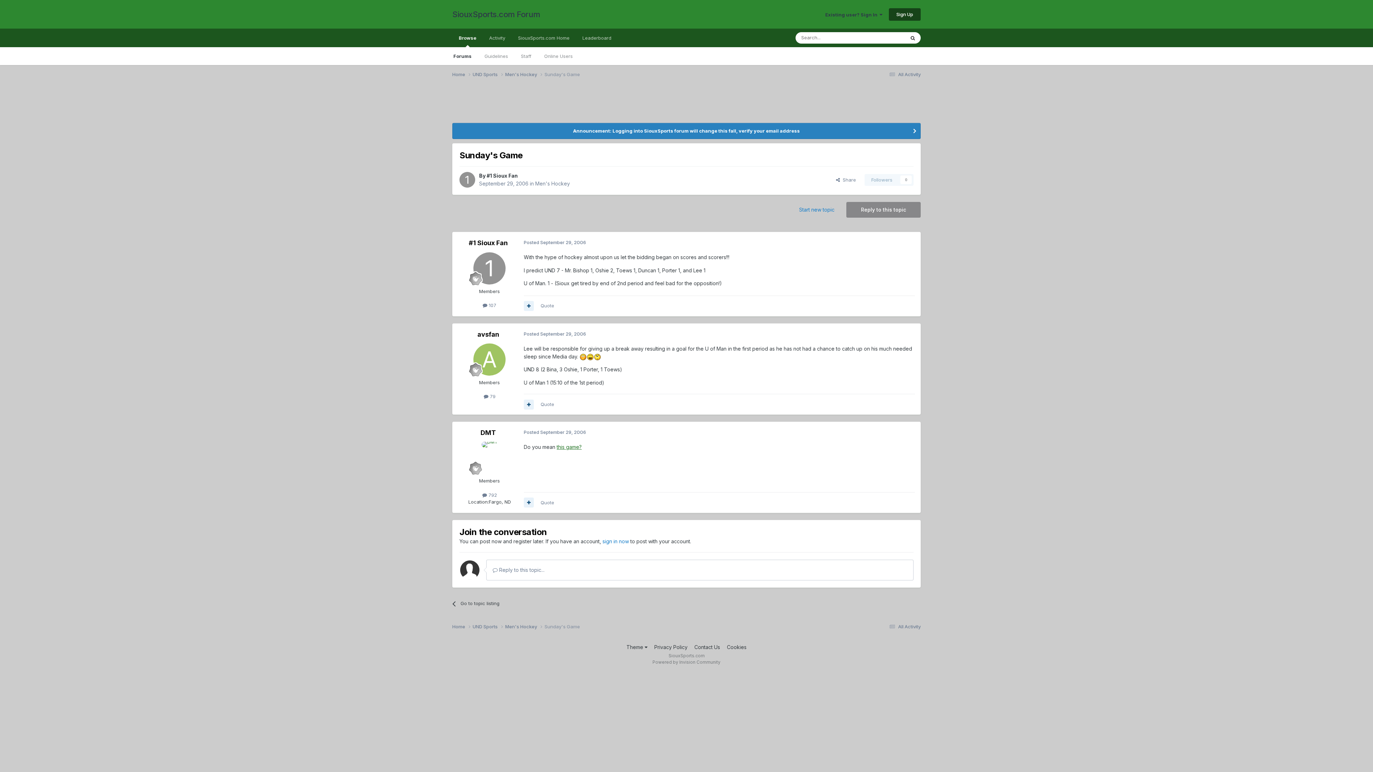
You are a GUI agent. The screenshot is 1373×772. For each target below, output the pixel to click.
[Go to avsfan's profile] (489, 359)
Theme (635, 647)
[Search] (913, 38)
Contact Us (707, 647)
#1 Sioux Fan (502, 176)
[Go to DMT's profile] (489, 458)
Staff (526, 56)
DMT (488, 432)
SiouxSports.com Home (544, 38)
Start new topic (817, 210)
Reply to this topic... (521, 570)
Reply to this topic (883, 210)
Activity (497, 38)
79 (492, 396)
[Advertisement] (666, 105)
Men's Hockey (552, 183)
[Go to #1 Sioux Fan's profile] (467, 180)
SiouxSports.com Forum (496, 14)
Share (848, 180)
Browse (467, 38)
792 (492, 495)
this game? (569, 447)
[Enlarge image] (583, 356)
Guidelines (496, 56)
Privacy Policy (671, 647)
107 (491, 305)
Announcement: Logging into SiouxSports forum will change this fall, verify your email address (686, 131)
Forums (462, 56)
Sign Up (904, 14)
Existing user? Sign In (852, 15)
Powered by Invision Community (686, 662)
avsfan (488, 334)
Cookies (737, 647)
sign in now (615, 541)
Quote (547, 305)
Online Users (558, 56)
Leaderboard (596, 38)
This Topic (884, 37)
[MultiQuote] (529, 306)
